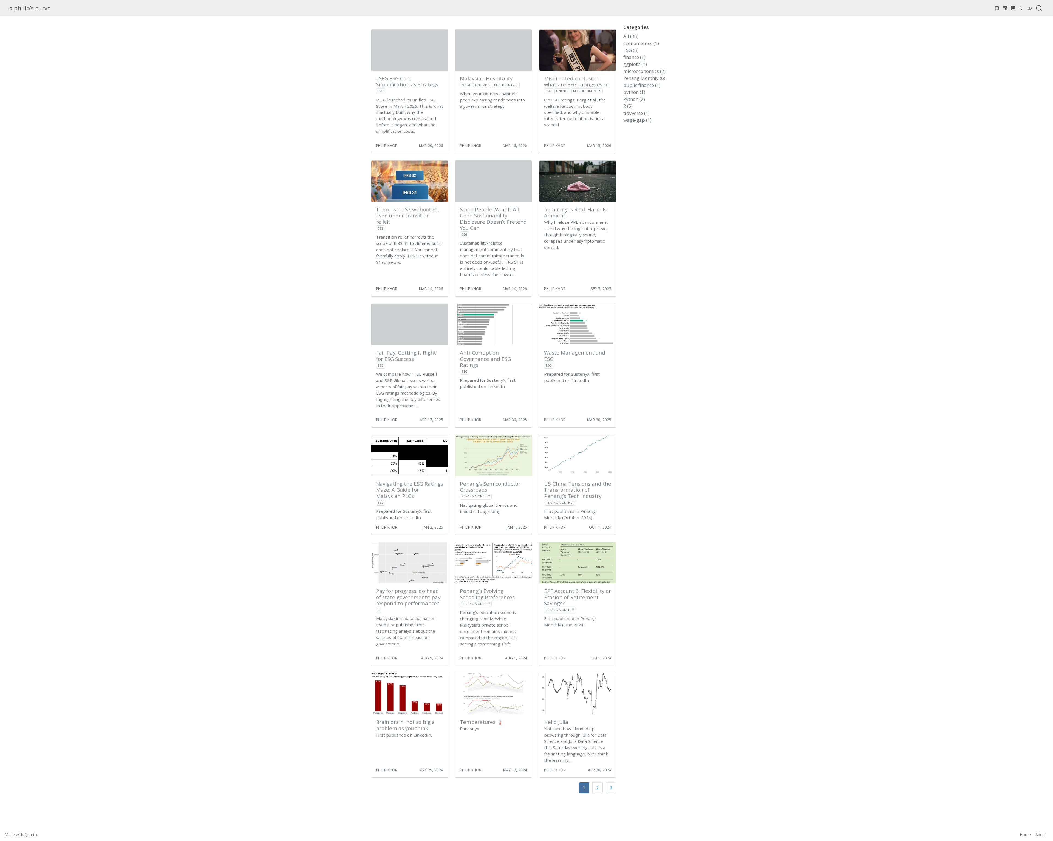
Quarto (30, 834)
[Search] (1039, 8)
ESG (380, 91)
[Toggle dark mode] (1029, 8)
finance (562, 91)
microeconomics (475, 85)
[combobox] (1039, 8)
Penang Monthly (476, 496)
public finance (506, 85)
